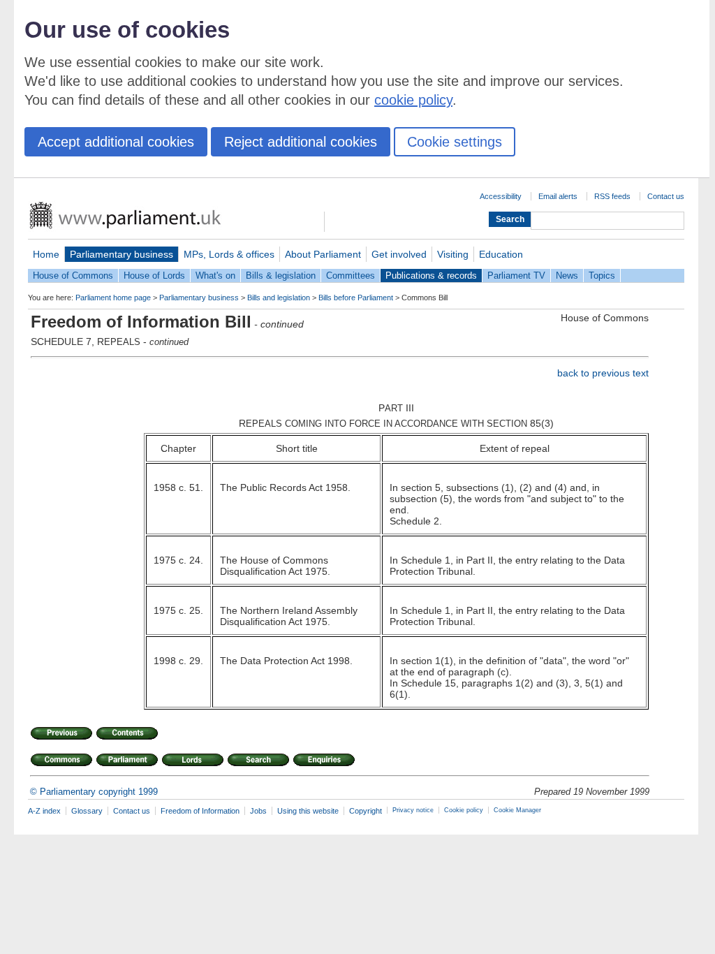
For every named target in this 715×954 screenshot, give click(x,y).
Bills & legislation (281, 275)
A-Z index (44, 811)
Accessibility (501, 196)
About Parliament (323, 254)
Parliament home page (113, 297)
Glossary (87, 811)
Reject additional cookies (300, 141)
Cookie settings (454, 141)
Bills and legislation (278, 297)
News (567, 275)
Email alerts (557, 196)
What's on (215, 275)
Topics (602, 275)
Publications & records (431, 275)
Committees (350, 275)
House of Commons (73, 275)
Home (46, 254)
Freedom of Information (200, 811)
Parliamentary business (121, 254)
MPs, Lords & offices (229, 254)
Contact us (665, 196)
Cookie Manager (517, 810)
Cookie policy (463, 810)
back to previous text (603, 373)
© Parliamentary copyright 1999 (94, 791)
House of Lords (154, 275)
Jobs (258, 811)
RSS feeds (612, 196)
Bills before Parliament (355, 297)
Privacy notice (413, 810)
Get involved (399, 254)
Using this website (308, 811)
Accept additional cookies (116, 141)
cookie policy (413, 100)
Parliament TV (516, 275)
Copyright (365, 811)
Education (501, 254)
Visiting (453, 254)
